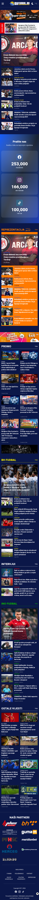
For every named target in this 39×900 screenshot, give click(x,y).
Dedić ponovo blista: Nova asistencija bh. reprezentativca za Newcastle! (25, 93)
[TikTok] (23, 892)
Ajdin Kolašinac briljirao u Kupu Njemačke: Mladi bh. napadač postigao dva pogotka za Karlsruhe (9, 776)
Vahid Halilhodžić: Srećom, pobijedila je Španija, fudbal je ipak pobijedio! (24, 667)
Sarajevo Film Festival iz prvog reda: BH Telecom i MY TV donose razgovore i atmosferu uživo (10, 436)
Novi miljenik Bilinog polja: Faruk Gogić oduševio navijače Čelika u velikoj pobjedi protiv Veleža (25, 511)
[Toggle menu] (3, 3)
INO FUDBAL (9, 603)
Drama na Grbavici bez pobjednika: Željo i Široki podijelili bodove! (23, 104)
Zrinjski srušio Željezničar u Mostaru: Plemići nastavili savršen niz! (24, 532)
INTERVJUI (8, 564)
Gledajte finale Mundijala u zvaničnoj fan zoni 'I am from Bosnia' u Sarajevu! (24, 678)
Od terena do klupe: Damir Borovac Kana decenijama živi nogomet (24, 542)
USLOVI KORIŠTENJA (9, 878)
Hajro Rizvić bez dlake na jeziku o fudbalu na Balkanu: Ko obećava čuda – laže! (25, 582)
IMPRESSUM (31, 877)
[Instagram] (19, 892)
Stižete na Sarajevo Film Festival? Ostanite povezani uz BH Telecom (29, 410)
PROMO (6, 346)
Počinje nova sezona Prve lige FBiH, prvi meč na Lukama (28, 434)
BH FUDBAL (8, 460)
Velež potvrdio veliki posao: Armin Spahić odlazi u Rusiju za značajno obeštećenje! (25, 522)
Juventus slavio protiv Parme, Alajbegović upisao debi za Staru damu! (25, 71)
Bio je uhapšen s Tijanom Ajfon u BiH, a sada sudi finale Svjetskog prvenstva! (25, 688)
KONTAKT (29, 873)
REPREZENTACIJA (12, 229)
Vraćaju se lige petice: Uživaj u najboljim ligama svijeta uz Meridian (28, 389)
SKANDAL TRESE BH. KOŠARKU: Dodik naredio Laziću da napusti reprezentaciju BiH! (25, 115)
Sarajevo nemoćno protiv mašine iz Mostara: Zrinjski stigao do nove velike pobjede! (25, 81)
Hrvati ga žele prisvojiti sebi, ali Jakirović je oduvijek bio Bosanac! (25, 645)
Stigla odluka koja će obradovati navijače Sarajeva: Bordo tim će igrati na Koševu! (25, 552)
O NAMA (9, 873)
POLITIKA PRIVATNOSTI (21, 878)
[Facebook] (16, 892)
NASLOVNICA (19, 869)
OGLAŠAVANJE (19, 873)
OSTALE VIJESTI (11, 708)
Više (36, 229)
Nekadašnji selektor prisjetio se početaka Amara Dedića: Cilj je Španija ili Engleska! (25, 126)
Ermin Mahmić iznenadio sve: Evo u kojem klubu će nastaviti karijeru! (26, 321)
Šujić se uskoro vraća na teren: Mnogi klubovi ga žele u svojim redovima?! (25, 573)
